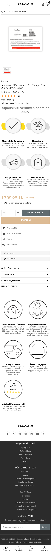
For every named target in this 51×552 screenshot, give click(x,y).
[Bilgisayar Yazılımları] (9, 11)
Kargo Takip (25, 458)
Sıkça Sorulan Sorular (26, 482)
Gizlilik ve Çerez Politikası (25, 503)
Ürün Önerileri (9, 286)
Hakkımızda (25, 496)
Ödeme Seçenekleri (11, 280)
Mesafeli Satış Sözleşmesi (26, 506)
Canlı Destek (25, 472)
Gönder (45, 527)
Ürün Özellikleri (10, 269)
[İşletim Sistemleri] (12, 11)
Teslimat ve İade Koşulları (25, 510)
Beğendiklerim (25, 451)
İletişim (25, 499)
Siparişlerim (25, 448)
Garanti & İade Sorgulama (25, 479)
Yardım (25, 475)
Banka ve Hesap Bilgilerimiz (25, 485)
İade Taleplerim (25, 455)
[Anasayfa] (4, 11)
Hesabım (25, 461)
